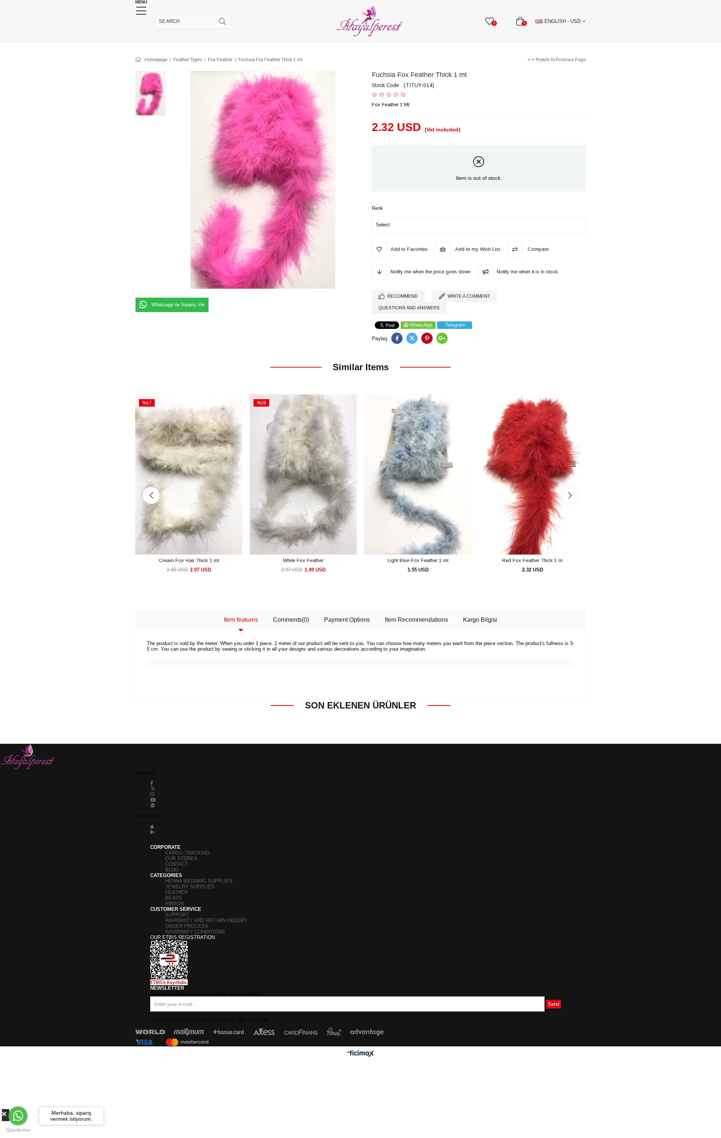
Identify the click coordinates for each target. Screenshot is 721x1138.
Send (553, 1004)
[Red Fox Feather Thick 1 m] (532, 474)
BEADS (173, 898)
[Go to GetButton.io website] (18, 1130)
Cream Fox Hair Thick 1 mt (189, 560)
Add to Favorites (180, 540)
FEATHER (176, 892)
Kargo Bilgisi (480, 619)
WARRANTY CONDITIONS (195, 932)
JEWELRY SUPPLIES (189, 886)
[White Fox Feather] (303, 474)
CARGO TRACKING (187, 853)
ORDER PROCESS (186, 926)
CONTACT (176, 864)
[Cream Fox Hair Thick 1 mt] (188, 474)
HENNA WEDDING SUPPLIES (198, 881)
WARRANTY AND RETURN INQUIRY (206, 920)
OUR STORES (181, 858)
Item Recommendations (416, 619)
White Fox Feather (303, 560)
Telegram (455, 325)
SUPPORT (177, 915)
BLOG (172, 870)
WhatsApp (421, 325)
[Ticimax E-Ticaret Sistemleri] (360, 1054)
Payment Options (347, 619)
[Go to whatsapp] (18, 1115)
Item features (241, 619)
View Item (197, 540)
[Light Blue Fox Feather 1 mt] (417, 474)
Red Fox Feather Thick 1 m (532, 560)
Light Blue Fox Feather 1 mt (418, 560)
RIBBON (174, 903)
